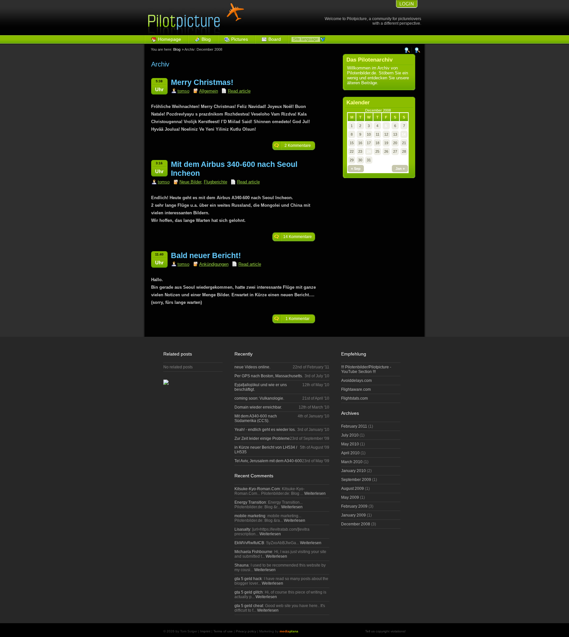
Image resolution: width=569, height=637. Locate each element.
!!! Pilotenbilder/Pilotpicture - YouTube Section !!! (366, 369)
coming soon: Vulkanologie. (259, 398)
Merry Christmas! (202, 82)
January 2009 (353, 515)
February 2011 (354, 426)
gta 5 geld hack (248, 578)
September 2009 (356, 479)
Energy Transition (250, 502)
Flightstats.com (354, 398)
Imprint (205, 631)
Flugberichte (215, 181)
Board (274, 39)
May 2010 (350, 444)
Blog (206, 39)
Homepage (169, 39)
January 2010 (353, 470)
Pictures (239, 39)
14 (404, 134)
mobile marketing (249, 516)
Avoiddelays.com (356, 380)
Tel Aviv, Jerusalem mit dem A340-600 (268, 461)
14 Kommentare (297, 236)
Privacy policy (246, 631)
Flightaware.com (356, 389)
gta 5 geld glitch (248, 592)
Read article (239, 91)
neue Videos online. (252, 367)
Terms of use (223, 631)
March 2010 (352, 462)
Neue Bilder (190, 181)
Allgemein (208, 91)
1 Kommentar (297, 318)
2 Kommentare (297, 145)
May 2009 (350, 497)
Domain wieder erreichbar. (258, 407)
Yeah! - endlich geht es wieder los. (265, 429)
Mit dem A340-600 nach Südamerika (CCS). (255, 418)
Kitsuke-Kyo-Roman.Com (257, 489)
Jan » (400, 169)
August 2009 (352, 488)
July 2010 (350, 435)
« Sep (356, 169)
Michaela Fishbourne (253, 551)
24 (369, 151)
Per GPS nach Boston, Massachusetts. (268, 376)
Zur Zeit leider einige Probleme (262, 438)
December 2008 (355, 524)
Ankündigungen (214, 264)
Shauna (241, 565)
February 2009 (354, 506)
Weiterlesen (314, 493)
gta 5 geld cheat (248, 605)
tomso (183, 91)
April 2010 (350, 453)
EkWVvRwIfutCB (249, 543)
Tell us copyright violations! (385, 631)
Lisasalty (242, 529)
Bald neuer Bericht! (206, 255)
